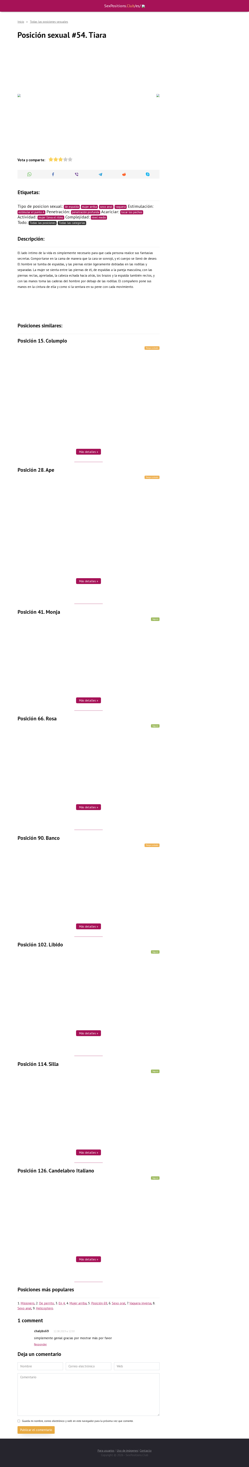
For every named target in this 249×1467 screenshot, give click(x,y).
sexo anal (106, 207)
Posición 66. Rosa (37, 718)
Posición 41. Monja (39, 611)
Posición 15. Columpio (42, 340)
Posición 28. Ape (36, 469)
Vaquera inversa (140, 1303)
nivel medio (99, 217)
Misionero (27, 1303)
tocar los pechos (131, 212)
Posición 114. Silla (38, 1063)
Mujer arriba (78, 1303)
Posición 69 (99, 1303)
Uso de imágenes (127, 1450)
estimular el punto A (31, 212)
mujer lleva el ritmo (51, 217)
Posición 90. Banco (39, 837)
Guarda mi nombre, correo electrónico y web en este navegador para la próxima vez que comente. (77, 1421)
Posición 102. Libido (40, 944)
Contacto (146, 1450)
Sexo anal (24, 1308)
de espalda (72, 207)
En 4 (62, 1303)
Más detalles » (88, 452)
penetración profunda (85, 212)
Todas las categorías (72, 223)
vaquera (121, 207)
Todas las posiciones (43, 223)
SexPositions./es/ (122, 5)
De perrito (46, 1303)
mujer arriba (89, 207)
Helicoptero (44, 1308)
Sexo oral (118, 1303)
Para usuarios (105, 1450)
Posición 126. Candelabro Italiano (56, 1170)
